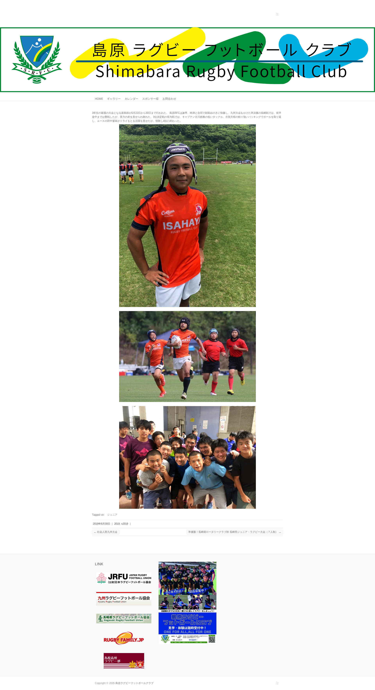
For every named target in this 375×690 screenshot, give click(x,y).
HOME (99, 98)
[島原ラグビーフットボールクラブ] (187, 29)
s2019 (124, 523)
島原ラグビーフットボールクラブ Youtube (277, 14)
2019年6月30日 (101, 523)
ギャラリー (114, 98)
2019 (117, 523)
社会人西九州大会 (105, 531)
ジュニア (112, 514)
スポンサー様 (150, 98)
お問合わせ (169, 98)
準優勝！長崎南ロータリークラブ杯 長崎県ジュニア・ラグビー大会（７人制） (234, 531)
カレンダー (131, 98)
